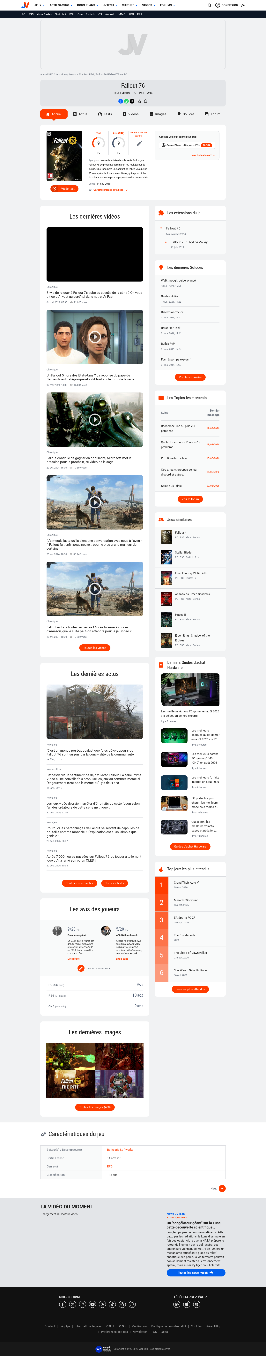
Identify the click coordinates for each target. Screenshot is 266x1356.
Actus (83, 114)
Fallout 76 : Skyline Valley (189, 242)
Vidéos (147, 5)
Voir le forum (190, 499)
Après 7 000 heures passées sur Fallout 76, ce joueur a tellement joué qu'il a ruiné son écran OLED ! (94, 858)
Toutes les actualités (79, 883)
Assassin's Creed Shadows (192, 594)
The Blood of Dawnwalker (190, 953)
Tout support (121, 93)
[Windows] (196, 1304)
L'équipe (65, 1326)
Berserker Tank (171, 328)
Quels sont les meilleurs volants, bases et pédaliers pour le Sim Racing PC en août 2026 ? (203, 826)
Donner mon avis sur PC (138, 134)
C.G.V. (123, 1326)
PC (23, 14)
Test (98, 133)
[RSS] (102, 1304)
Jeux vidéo (61, 74)
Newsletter (140, 1332)
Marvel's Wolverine (186, 900)
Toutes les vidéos (94, 648)
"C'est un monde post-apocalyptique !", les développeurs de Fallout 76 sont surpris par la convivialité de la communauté (90, 752)
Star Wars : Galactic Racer (191, 970)
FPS (139, 14)
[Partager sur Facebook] (120, 101)
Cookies (196, 1326)
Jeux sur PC (75, 74)
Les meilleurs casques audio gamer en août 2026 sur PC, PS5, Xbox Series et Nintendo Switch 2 (205, 735)
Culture (128, 5)
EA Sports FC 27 (184, 917)
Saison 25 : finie (171, 486)
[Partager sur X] (132, 101)
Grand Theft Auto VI (187, 882)
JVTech (108, 5)
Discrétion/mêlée (172, 312)
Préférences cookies (114, 1332)
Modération (139, 1326)
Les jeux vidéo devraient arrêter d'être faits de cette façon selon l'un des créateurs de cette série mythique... (93, 805)
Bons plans (86, 5)
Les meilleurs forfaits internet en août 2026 (205, 780)
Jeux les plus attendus (190, 989)
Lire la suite (73, 958)
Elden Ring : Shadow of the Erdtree (192, 638)
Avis (115, 133)
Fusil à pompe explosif (175, 359)
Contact (50, 1326)
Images (160, 114)
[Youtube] (92, 1304)
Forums (166, 5)
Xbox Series (44, 14)
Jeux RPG (88, 74)
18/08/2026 (213, 444)
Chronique (94, 291)
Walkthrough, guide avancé (178, 280)
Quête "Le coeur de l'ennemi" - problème (180, 444)
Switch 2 (60, 14)
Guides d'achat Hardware (190, 846)
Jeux (37, 5)
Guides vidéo (169, 296)
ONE (150, 93)
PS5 (30, 14)
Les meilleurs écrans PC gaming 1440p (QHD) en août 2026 (204, 758)
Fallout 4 (180, 532)
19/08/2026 (213, 428)
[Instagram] (82, 1304)
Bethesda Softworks (120, 1149)
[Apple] (186, 1304)
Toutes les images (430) (95, 1107)
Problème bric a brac (174, 458)
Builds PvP (168, 343)
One (80, 14)
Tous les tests (114, 883)
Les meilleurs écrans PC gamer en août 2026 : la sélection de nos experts (190, 714)
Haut (214, 1188)
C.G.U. (110, 1326)
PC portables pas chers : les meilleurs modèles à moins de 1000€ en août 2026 (204, 802)
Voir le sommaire (190, 377)
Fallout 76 (101, 74)
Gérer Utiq (213, 1326)
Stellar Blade (183, 552)
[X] (72, 1304)
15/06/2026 (213, 458)
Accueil (44, 74)
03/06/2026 (213, 485)
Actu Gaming (59, 5)
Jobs (164, 1332)
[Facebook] (62, 1304)
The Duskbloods (184, 935)
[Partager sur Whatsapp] (126, 101)
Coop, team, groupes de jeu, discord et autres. (179, 472)
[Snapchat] (132, 1304)
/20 (141, 985)
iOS (100, 14)
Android (110, 14)
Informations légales (88, 1326)
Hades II (180, 614)
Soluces (189, 114)
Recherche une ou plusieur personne (178, 428)
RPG (131, 14)
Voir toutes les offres (203, 155)
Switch (90, 14)
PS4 (71, 14)
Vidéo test (68, 188)
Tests (108, 114)
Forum (215, 114)
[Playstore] (176, 1304)
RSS (154, 1332)
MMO (121, 14)
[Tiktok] (112, 1304)
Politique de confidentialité (168, 1326)
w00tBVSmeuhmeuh (126, 935)
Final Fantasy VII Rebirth (190, 573)
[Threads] (122, 1304)
